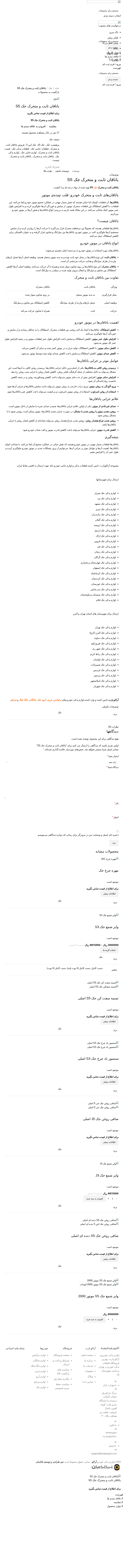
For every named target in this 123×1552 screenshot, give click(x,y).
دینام (116, 48)
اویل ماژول (112, 53)
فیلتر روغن (112, 37)
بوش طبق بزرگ (110, 43)
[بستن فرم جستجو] (119, 4)
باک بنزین (113, 32)
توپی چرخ (113, 59)
